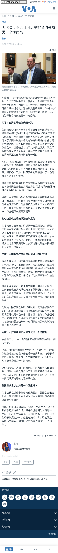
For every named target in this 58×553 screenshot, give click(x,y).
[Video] (21, 549)
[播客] (52, 497)
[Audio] (35, 549)
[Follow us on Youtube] (11, 497)
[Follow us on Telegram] (38, 497)
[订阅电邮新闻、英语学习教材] (4, 504)
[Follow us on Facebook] (18, 497)
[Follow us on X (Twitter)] (4, 497)
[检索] (48, 549)
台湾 (4, 22)
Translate (51, 2)
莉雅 (4, 38)
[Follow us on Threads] (32, 497)
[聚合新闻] (45, 497)
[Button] (52, 50)
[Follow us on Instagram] (25, 497)
